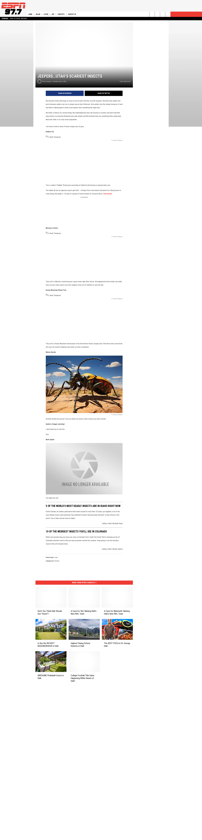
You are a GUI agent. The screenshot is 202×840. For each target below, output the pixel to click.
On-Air (38, 14)
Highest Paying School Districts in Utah (80, 644)
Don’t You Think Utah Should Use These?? (50, 612)
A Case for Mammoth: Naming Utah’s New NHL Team (117, 612)
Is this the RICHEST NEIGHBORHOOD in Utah (48, 644)
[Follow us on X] (167, 14)
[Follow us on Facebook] (162, 14)
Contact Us (72, 14)
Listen (46, 14)
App (53, 14)
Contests (61, 14)
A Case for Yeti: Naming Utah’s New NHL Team (83, 612)
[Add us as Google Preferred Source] (157, 14)
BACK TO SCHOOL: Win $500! (18, 18)
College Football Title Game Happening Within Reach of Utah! (82, 678)
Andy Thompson (46, 81)
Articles (56, 561)
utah (56, 557)
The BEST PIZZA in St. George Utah (117, 644)
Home (30, 14)
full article (108, 194)
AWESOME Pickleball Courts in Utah (51, 676)
